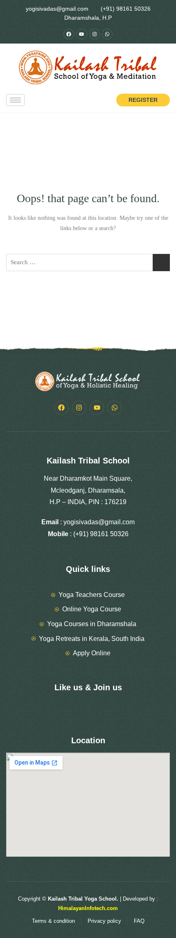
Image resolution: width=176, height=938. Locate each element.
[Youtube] (81, 34)
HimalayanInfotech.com (88, 908)
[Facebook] (68, 34)
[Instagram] (94, 34)
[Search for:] (88, 262)
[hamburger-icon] (15, 100)
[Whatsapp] (107, 34)
